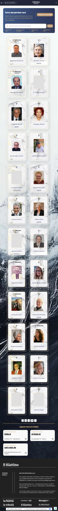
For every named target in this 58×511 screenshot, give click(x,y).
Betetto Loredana (16, 346)
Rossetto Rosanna (39, 187)
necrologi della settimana (20, 31)
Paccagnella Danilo (16, 92)
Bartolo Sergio (39, 410)
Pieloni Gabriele (39, 251)
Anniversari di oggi (46, 31)
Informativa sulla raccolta (14, 509)
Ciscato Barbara (39, 346)
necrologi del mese (35, 31)
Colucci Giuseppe (39, 378)
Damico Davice (17, 219)
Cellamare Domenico (39, 156)
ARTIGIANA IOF (36, 434)
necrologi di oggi (9, 31)
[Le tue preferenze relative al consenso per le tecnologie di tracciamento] (55, 508)
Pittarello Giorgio (16, 410)
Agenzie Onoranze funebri (29, 427)
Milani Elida (39, 219)
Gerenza (5, 473)
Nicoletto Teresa (38, 61)
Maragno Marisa (38, 124)
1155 (32, 420)
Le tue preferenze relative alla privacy (35, 509)
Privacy (4, 475)
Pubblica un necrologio (45, 14)
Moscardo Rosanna (38, 314)
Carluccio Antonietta (39, 283)
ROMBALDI (7, 434)
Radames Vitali (17, 378)
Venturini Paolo (16, 314)
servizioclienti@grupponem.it (46, 480)
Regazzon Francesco (16, 61)
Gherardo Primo (16, 283)
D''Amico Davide (38, 92)
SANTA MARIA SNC (10, 447)
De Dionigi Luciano (16, 156)
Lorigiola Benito (16, 124)
